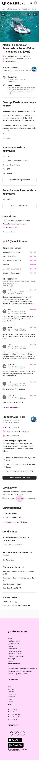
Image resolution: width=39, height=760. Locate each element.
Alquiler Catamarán (14, 714)
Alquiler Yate (12, 719)
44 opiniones (12, 56)
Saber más (10, 560)
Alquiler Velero (13, 709)
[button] (29, 14)
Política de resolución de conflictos (20, 671)
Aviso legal (11, 659)
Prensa (10, 646)
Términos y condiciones (16, 656)
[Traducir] (11, 285)
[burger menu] (31, 3)
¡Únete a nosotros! (14, 664)
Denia (10, 699)
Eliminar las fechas (9, 232)
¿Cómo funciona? (14, 644)
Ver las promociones (10, 227)
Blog (9, 666)
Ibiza (9, 687)
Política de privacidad (15, 651)
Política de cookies (14, 654)
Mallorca (11, 692)
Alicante (11, 704)
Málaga (10, 702)
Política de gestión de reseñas (18, 674)
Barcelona (11, 697)
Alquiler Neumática (14, 717)
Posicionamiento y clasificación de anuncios (23, 669)
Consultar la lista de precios (14, 224)
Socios (10, 661)
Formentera (12, 694)
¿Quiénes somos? (14, 641)
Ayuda (10, 638)
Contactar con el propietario (19, 477)
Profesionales (12, 649)
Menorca (11, 689)
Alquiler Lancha (13, 712)
